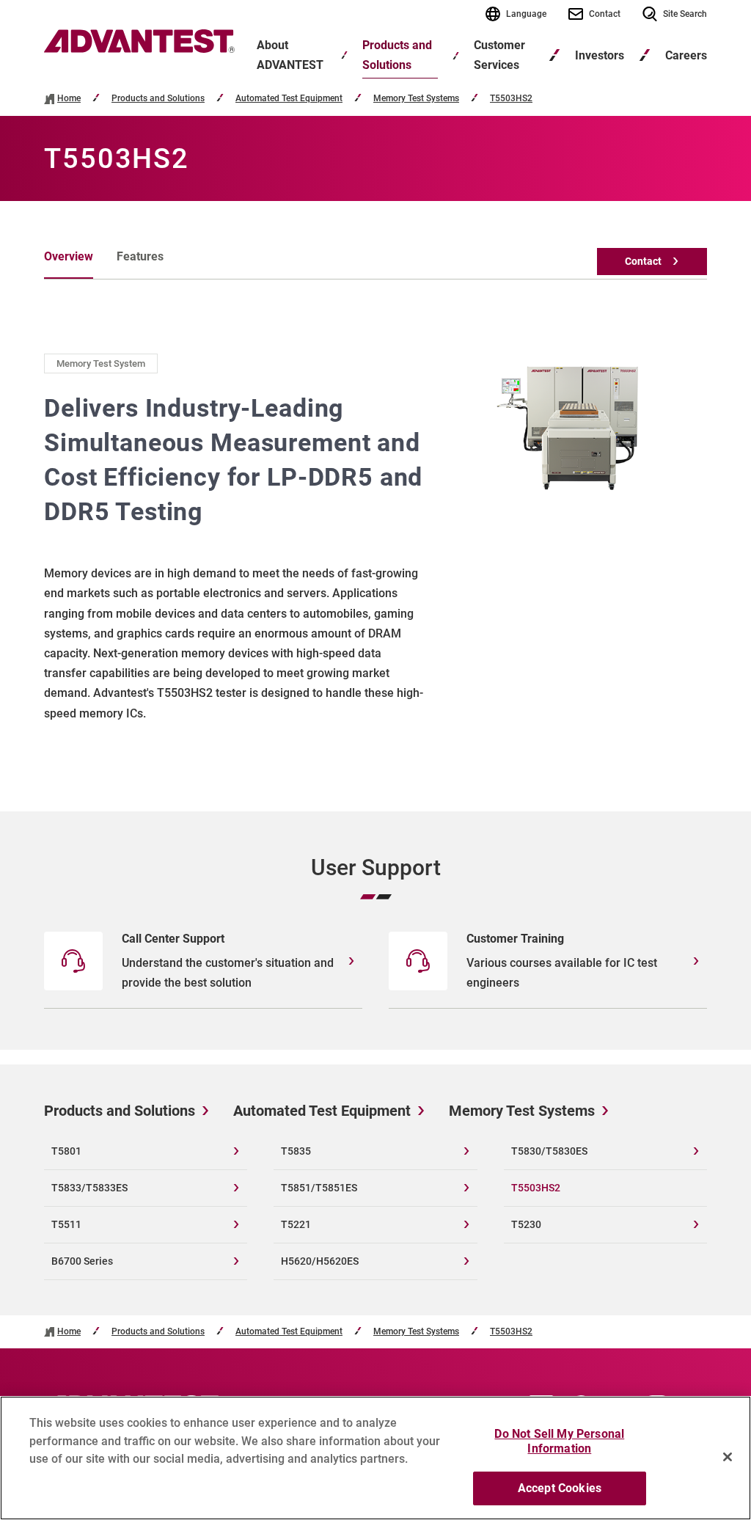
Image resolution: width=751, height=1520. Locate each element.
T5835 (296, 1151)
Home (69, 98)
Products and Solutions (397, 55)
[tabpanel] (375, 538)
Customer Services (499, 55)
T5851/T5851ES (319, 1188)
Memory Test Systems (416, 98)
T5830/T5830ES (549, 1151)
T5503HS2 (511, 98)
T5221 (296, 1224)
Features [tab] (140, 256)
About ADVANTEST (290, 55)
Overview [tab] (68, 256)
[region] (375, 1458)
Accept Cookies (559, 1488)
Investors (599, 55)
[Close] (727, 1457)
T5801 (66, 1151)
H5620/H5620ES (320, 1261)
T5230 (526, 1224)
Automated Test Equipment (288, 98)
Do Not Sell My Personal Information (559, 1441)
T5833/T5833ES (89, 1188)
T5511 (66, 1224)
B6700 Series (82, 1261)
